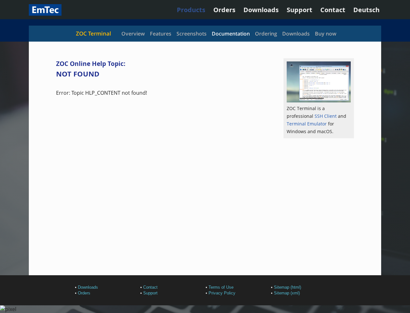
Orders (224, 9)
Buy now (325, 33)
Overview (133, 33)
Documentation (231, 33)
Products (191, 9)
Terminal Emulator (307, 124)
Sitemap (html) (287, 287)
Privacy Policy (222, 293)
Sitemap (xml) (287, 293)
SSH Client (326, 116)
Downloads (261, 9)
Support (299, 9)
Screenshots (191, 33)
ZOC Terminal (93, 33)
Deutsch (366, 9)
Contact (332, 9)
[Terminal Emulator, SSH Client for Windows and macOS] (45, 13)
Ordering (266, 33)
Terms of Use (221, 287)
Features (160, 33)
